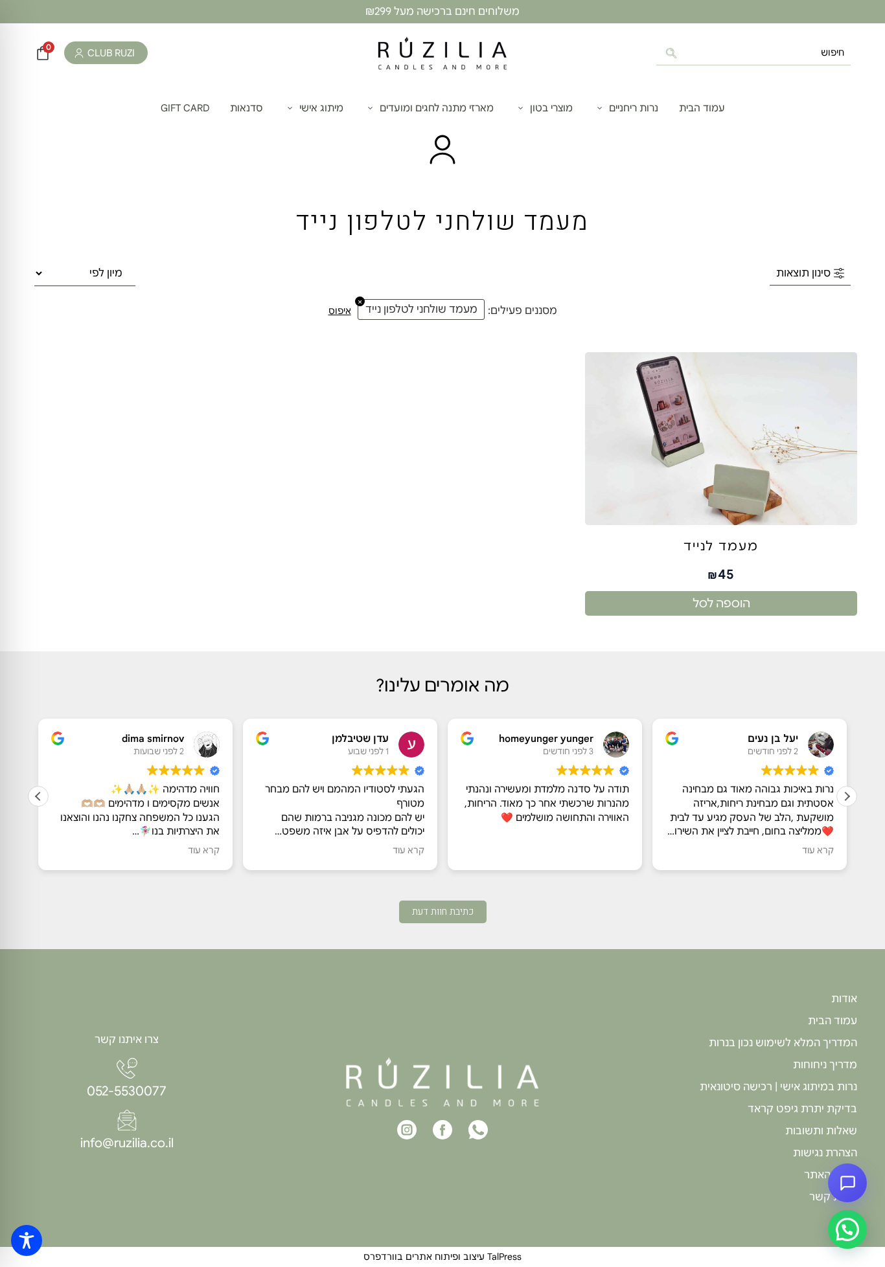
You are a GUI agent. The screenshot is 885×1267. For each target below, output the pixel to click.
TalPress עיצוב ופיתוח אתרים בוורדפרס (442, 1256)
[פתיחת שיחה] (847, 1182)
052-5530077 (127, 1091)
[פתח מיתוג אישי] (290, 108)
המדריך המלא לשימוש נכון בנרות (783, 1043)
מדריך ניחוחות (825, 1065)
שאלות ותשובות (821, 1131)
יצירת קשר (833, 1197)
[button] (846, 796)
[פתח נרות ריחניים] (599, 108)
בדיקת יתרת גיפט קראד (802, 1109)
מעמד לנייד (721, 546)
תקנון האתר (830, 1175)
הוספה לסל (721, 603)
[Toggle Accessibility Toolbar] (26, 1240)
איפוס (339, 311)
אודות (844, 998)
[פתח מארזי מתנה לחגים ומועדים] (370, 108)
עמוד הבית (832, 1021)
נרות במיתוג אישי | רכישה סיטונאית (778, 1087)
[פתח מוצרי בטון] (520, 108)
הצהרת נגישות (825, 1153)
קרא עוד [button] (204, 850)
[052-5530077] (127, 1068)
